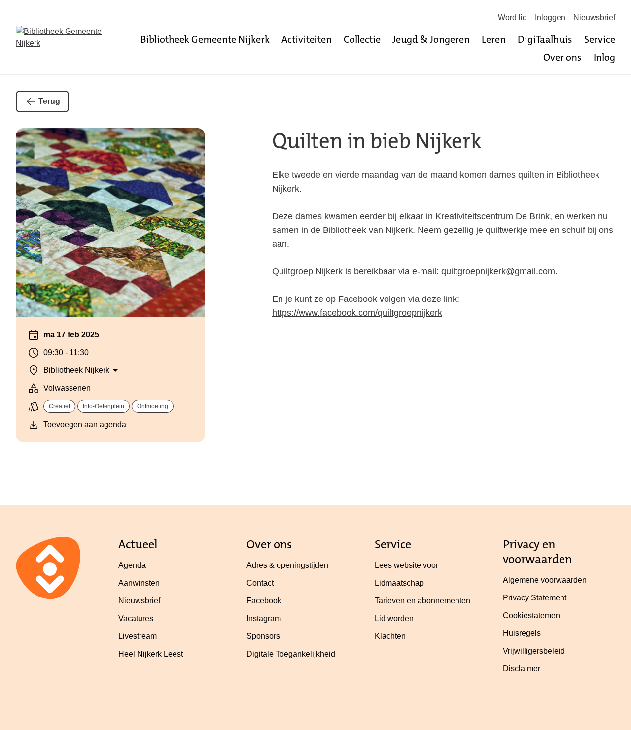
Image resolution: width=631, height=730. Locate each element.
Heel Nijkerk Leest (150, 654)
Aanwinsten (139, 583)
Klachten (390, 636)
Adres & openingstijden (287, 565)
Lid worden (394, 618)
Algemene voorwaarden (545, 580)
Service (599, 39)
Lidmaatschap (399, 583)
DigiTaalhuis (545, 39)
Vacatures (135, 618)
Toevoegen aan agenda (84, 424)
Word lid (512, 17)
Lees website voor (406, 565)
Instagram (263, 618)
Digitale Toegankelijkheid (290, 654)
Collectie (362, 39)
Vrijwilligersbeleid (534, 651)
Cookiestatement (532, 615)
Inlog (604, 57)
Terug (49, 101)
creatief (59, 406)
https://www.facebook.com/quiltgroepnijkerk (357, 313)
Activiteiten (306, 39)
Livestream (137, 636)
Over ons (562, 57)
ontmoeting (152, 406)
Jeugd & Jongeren (431, 39)
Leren (494, 39)
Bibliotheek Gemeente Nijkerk (205, 39)
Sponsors (263, 636)
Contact (260, 583)
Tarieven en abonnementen (422, 601)
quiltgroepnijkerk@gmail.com (498, 271)
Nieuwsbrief (594, 17)
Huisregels (522, 633)
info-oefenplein (103, 406)
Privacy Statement (534, 598)
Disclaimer (521, 668)
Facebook (263, 601)
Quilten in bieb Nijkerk (376, 141)
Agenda (132, 565)
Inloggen (550, 17)
